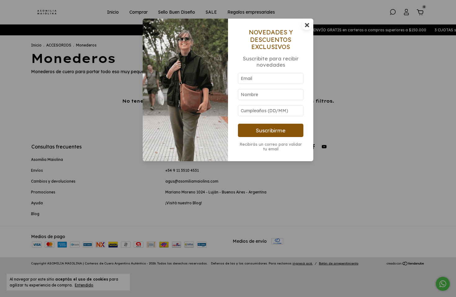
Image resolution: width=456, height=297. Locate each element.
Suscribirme (270, 130)
